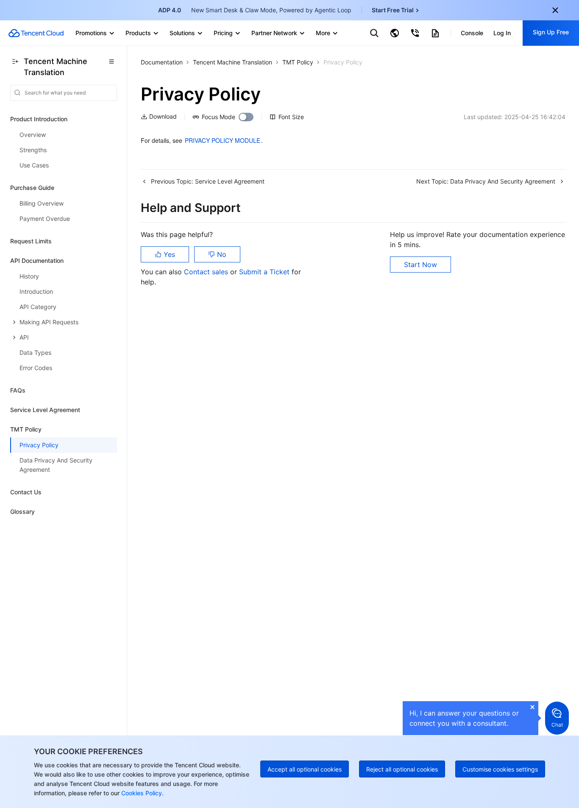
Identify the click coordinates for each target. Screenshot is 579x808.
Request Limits (31, 241)
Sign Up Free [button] (551, 32)
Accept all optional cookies (304, 769)
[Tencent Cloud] (36, 33)
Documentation (162, 62)
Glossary (22, 511)
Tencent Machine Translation (232, 62)
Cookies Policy (141, 793)
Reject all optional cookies (402, 769)
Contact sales (207, 271)
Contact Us (26, 492)
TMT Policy (297, 62)
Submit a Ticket (265, 271)
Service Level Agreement (45, 409)
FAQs (17, 390)
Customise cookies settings (500, 769)
